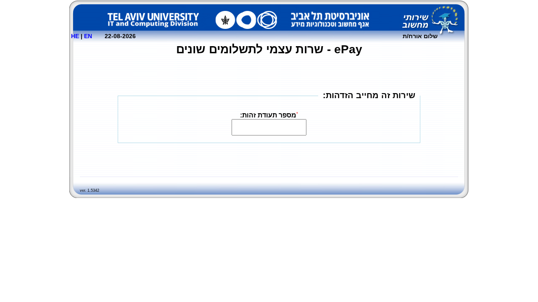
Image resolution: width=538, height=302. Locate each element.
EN (88, 36)
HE (75, 36)
